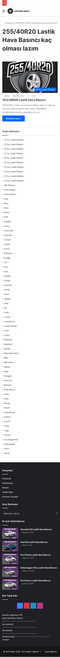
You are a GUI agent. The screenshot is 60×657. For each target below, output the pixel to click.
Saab (6, 394)
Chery (7, 226)
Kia (5, 308)
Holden (7, 276)
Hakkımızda (7, 483)
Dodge (7, 258)
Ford (6, 271)
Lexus (7, 335)
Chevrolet (8, 230)
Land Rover (9, 321)
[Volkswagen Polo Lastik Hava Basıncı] (10, 571)
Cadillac (8, 221)
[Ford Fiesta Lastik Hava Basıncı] (10, 558)
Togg (6, 430)
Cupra (7, 244)
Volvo (6, 448)
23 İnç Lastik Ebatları (14, 180)
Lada (6, 312)
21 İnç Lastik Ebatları (13, 171)
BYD (6, 217)
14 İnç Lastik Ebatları (13, 140)
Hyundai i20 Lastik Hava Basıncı (36, 529)
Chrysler (8, 235)
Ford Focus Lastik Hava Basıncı (35, 580)
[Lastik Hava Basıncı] (19, 11)
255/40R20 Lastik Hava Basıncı (24, 100)
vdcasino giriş (8, 636)
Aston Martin (10, 194)
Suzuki (7, 421)
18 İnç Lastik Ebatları (13, 158)
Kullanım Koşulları (10, 497)
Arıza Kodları (10, 190)
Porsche (8, 380)
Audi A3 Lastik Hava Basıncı (34, 542)
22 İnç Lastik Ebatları (14, 176)
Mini (6, 358)
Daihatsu (8, 253)
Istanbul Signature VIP (12, 615)
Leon (6, 330)
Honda (7, 280)
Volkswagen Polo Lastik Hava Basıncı (38, 567)
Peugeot (8, 376)
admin (7, 96)
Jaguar (7, 299)
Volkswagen (9, 444)
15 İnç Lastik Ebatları (13, 144)
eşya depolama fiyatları (12, 618)
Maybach (8, 344)
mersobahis (7, 630)
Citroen (7, 240)
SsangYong (9, 412)
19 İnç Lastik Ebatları (13, 162)
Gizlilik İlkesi (7, 492)
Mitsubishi (8, 362)
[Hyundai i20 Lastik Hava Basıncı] (10, 533)
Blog (6, 203)
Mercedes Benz (11, 353)
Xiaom (7, 453)
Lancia (7, 317)
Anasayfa (8, 23)
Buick (6, 212)
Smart (7, 408)
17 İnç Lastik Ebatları (13, 153)
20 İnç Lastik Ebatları (14, 167)
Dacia (6, 249)
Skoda (7, 403)
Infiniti (7, 289)
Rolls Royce (9, 389)
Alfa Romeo (9, 185)
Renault (7, 385)
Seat (6, 399)
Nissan (7, 367)
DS (5, 262)
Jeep (6, 303)
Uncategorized (11, 439)
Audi (6, 199)
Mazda (7, 349)
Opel (6, 371)
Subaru (7, 417)
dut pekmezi (7, 624)
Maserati (8, 339)
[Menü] (3, 12)
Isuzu (6, 294)
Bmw (6, 208)
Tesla (6, 426)
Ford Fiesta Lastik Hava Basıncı (35, 555)
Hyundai (8, 285)
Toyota (7, 435)
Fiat (6, 267)
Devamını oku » (13, 118)
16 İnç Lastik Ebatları (13, 149)
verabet (5, 639)
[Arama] (56, 12)
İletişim (5, 487)
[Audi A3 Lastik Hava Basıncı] (10, 546)
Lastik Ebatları (10, 326)
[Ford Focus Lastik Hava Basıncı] (10, 584)
